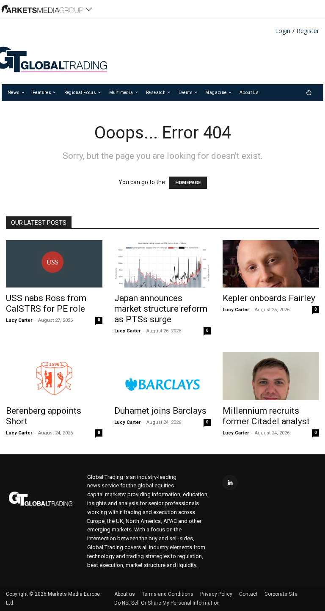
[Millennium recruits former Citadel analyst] (271, 376)
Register (308, 31)
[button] (309, 92)
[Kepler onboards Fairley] (271, 264)
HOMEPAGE (188, 182)
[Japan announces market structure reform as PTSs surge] (162, 264)
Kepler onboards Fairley (269, 298)
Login (282, 31)
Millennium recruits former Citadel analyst (266, 416)
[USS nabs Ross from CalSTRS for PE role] (54, 264)
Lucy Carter (19, 320)
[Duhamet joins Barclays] (162, 376)
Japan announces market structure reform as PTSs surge (160, 308)
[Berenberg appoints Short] (54, 376)
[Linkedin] (230, 482)
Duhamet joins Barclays (160, 411)
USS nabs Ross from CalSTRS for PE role (46, 303)
